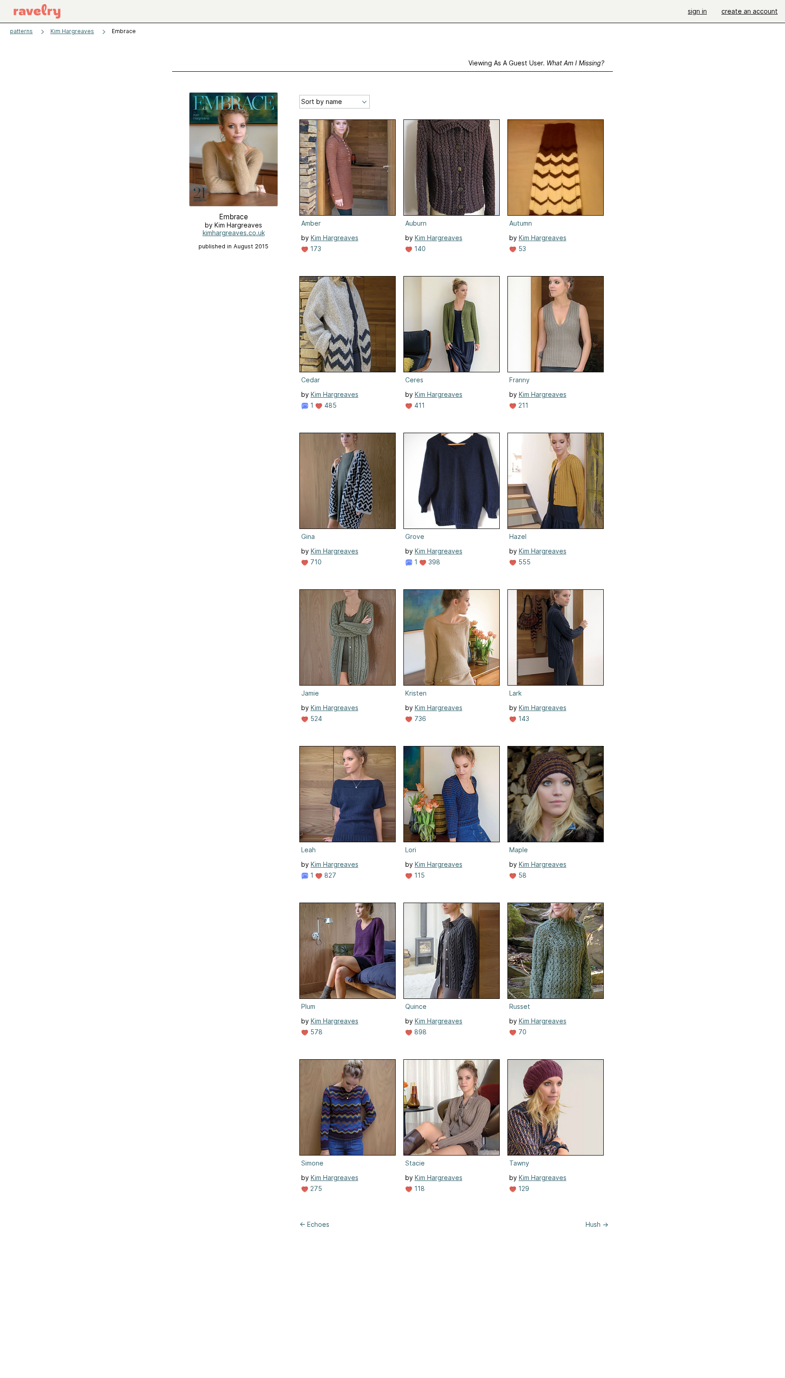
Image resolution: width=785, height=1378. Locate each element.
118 (418, 1188)
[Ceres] (451, 324)
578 (315, 1032)
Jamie (310, 693)
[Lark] (555, 637)
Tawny (519, 1163)
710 (315, 562)
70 (522, 1032)
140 (419, 248)
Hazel (518, 536)
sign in (697, 11)
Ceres (414, 380)
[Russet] (555, 951)
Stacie (415, 1163)
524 (315, 718)
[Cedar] (347, 324)
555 (524, 562)
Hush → (597, 1224)
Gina (308, 536)
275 (315, 1188)
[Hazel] (555, 481)
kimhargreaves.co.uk (234, 233)
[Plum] (347, 951)
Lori (410, 850)
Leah (308, 850)
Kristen (416, 693)
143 (523, 718)
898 (419, 1032)
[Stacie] (451, 1107)
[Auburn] (451, 167)
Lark (515, 693)
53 (521, 248)
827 (329, 875)
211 (522, 405)
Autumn (520, 223)
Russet (519, 1006)
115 (418, 875)
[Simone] (347, 1107)
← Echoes (314, 1224)
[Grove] (451, 481)
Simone (312, 1163)
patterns (21, 31)
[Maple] (555, 794)
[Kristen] (451, 637)
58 (522, 875)
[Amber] (347, 167)
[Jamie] (347, 637)
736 (419, 718)
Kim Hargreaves (72, 31)
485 (330, 405)
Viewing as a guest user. (536, 63)
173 (314, 248)
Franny (519, 380)
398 (433, 562)
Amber (311, 223)
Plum (308, 1006)
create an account (749, 11)
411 (418, 405)
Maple (518, 850)
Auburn (416, 223)
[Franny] (555, 324)
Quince (416, 1006)
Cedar (310, 380)
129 (523, 1188)
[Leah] (347, 794)
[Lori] (451, 794)
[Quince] (451, 951)
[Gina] (347, 481)
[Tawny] (555, 1107)
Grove (414, 536)
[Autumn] (555, 167)
